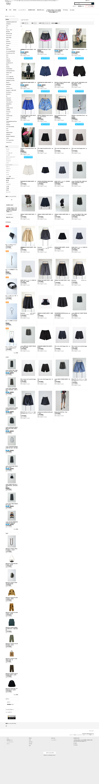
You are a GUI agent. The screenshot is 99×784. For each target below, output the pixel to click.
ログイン (74, 6)
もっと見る (16, 352)
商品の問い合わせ (9, 217)
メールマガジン (9, 214)
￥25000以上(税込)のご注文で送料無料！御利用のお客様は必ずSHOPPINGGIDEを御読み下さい (11, 209)
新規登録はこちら (81, 6)
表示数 (23, 23)
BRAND (30, 738)
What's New (53, 738)
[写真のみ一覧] (56, 23)
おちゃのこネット (90, 733)
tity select (30, 743)
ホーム (8, 738)
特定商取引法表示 (9, 205)
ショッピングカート (10, 741)
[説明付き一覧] (59, 23)
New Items (30, 741)
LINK (30, 745)
